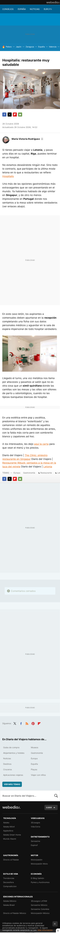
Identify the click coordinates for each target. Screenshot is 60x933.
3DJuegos (35, 822)
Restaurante (46, 473)
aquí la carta (41, 444)
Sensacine (35, 841)
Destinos (7, 764)
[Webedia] (53, 2)
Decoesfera (8, 882)
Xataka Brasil (9, 905)
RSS (27, 723)
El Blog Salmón (37, 878)
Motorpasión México (40, 913)
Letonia (47, 466)
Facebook (4, 114)
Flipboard (15, 114)
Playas (34, 769)
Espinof (34, 845)
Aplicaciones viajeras (13, 775)
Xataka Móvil (9, 826)
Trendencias (8, 878)
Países (9, 47)
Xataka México (9, 901)
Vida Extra (35, 826)
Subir (49, 807)
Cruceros (7, 769)
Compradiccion (10, 886)
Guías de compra (11, 747)
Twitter (10, 114)
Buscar (56, 795)
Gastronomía (29, 473)
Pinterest (33, 723)
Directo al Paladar (11, 859)
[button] (27, 139)
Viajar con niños (38, 775)
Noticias (35, 9)
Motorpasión (36, 859)
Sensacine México (39, 905)
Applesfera (8, 831)
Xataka (6, 822)
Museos (34, 747)
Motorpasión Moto (39, 864)
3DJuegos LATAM (39, 901)
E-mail (20, 114)
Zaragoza (30, 47)
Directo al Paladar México (14, 913)
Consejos (8, 9)
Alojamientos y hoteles (13, 753)
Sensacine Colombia (40, 909)
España (22, 9)
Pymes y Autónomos (40, 882)
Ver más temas (12, 784)
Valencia (52, 47)
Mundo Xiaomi (9, 839)
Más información (45, 930)
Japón (18, 47)
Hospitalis (8, 176)
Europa (48, 9)
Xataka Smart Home (12, 835)
